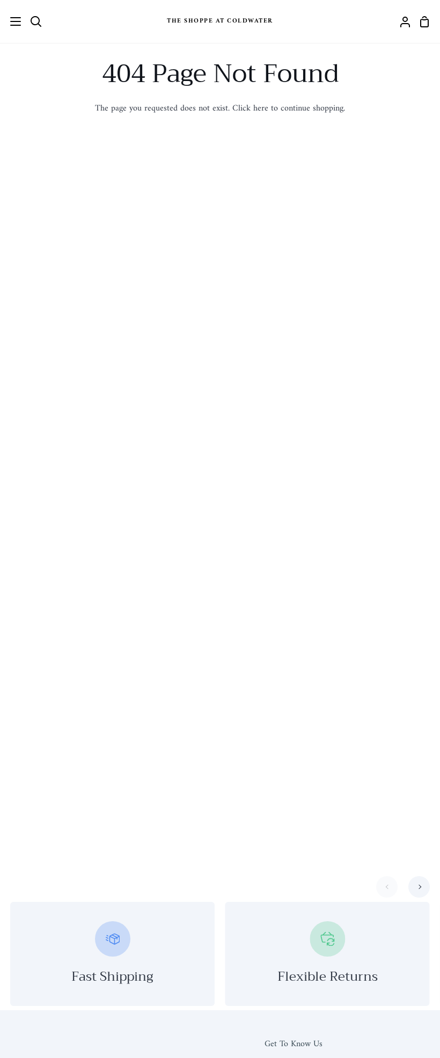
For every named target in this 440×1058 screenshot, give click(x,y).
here (260, 108)
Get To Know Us (293, 1044)
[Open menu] (11, 21)
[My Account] (400, 21)
